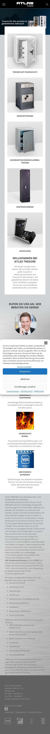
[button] (45, 342)
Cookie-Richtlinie (12, 391)
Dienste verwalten (24, 367)
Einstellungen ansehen (25, 386)
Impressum (9, 712)
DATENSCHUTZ (27, 391)
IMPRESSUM (39, 391)
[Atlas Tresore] (25, 4)
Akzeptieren (25, 371)
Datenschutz (21, 712)
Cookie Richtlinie (35, 712)
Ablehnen (25, 379)
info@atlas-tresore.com (20, 699)
